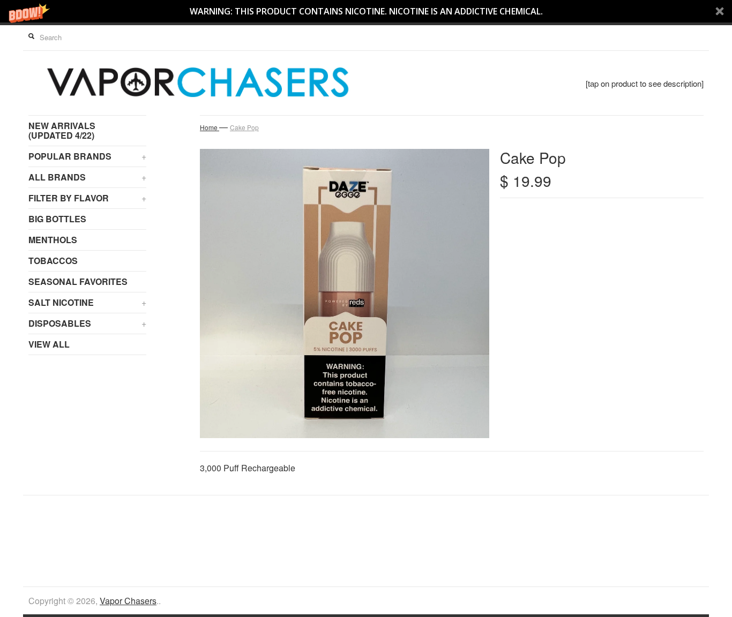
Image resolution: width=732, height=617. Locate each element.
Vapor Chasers (128, 601)
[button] (366, 11)
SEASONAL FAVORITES (78, 281)
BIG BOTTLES (57, 219)
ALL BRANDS (87, 177)
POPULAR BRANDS (87, 156)
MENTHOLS (52, 240)
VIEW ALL (49, 344)
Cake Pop (244, 127)
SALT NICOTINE (87, 302)
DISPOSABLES (87, 323)
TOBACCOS (53, 260)
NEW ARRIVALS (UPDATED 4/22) (61, 130)
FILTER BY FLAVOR (87, 198)
